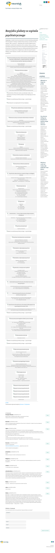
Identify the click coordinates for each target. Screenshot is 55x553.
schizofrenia (47, 37)
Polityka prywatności (50, 546)
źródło (6, 402)
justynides (7, 451)
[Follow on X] (44, 2)
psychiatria (41, 35)
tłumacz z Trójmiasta (25, 404)
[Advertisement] (27, 19)
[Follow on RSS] (49, 2)
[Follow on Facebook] (46, 2)
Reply (48, 415)
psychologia (46, 35)
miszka (7, 465)
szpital (41, 38)
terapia (46, 39)
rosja (40, 37)
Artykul (40, 32)
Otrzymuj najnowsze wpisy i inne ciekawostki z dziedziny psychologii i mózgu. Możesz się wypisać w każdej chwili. (44, 58)
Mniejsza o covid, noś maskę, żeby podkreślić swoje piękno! (44, 166)
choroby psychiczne (42, 34)
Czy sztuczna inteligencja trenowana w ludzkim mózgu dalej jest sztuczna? (44, 120)
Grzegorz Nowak (9, 414)
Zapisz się (44, 66)
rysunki (43, 37)
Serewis (7, 421)
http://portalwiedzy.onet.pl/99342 (12, 445)
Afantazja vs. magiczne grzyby (43, 82)
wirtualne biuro (8, 471)
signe (6, 428)
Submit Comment (45, 530)
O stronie (52, 545)
